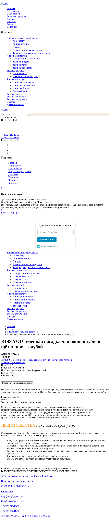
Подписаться (47, 239)
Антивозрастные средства (27, 49)
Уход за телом (20, 64)
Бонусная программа (17, 16)
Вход (3, 212)
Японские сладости (23, 82)
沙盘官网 (45, 516)
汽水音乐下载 (17, 516)
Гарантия (11, 21)
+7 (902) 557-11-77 (10, 137)
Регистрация (13, 212)
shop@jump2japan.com (12, 496)
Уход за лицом (21, 61)
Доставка (11, 19)
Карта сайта (7, 491)
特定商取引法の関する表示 (15, 486)
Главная (11, 8)
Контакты (12, 27)
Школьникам (20, 73)
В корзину (6, 383)
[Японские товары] (27, 476)
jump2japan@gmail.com (12, 501)
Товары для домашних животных (31, 52)
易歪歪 (37, 516)
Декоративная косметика (26, 58)
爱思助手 (29, 516)
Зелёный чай (20, 91)
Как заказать (13, 11)
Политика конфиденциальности (17, 481)
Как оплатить (13, 13)
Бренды (10, 24)
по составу (19, 40)
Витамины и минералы (25, 76)
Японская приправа (24, 85)
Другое (17, 46)
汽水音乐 (5, 516)
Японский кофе (21, 88)
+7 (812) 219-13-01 (10, 135)
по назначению (21, 43)
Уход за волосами (22, 67)
